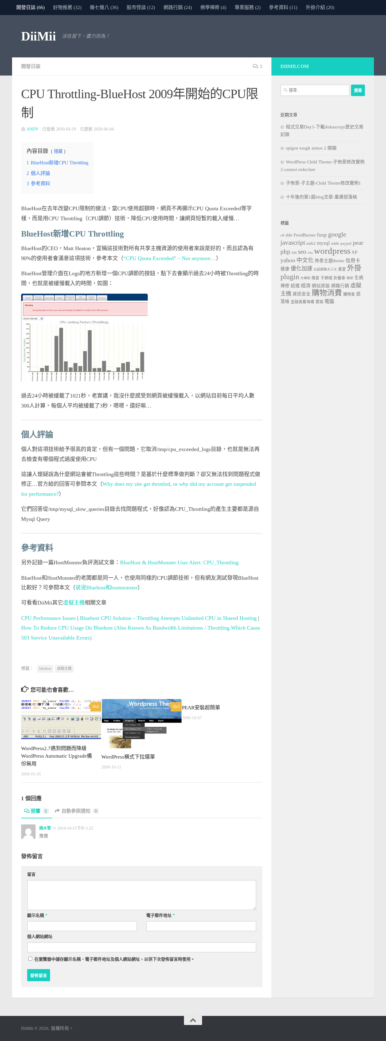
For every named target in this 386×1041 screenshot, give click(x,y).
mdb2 (311, 243)
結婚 (295, 285)
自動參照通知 (79, 811)
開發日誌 (30, 66)
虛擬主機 (74, 603)
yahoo (287, 260)
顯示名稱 (37, 915)
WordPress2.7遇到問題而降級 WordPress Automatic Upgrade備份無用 (56, 756)
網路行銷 (340, 285)
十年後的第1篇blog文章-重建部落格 (321, 197)
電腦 (329, 301)
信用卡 (353, 260)
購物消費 (327, 293)
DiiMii (38, 36)
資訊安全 (302, 294)
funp (322, 235)
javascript (292, 242)
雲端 (319, 302)
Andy (32, 129)
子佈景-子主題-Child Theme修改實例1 (323, 183)
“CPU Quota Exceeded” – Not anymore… (169, 258)
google (337, 234)
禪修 (285, 285)
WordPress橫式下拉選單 (128, 757)
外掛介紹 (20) (320, 7)
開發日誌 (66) (30, 7)
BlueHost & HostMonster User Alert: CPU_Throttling (179, 562)
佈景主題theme (329, 260)
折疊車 (339, 278)
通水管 (45, 828)
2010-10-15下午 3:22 (75, 828)
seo (302, 251)
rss (294, 252)
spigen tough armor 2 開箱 (311, 148)
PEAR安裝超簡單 (201, 708)
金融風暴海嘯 (302, 302)
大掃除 (305, 278)
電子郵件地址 (160, 915)
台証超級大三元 (325, 269)
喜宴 (342, 269)
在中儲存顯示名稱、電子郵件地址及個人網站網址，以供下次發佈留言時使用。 (114, 959)
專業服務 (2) (248, 7)
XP (354, 252)
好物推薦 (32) (67, 7)
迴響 (39, 811)
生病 (358, 277)
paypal (346, 243)
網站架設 (321, 285)
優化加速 (301, 269)
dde (289, 235)
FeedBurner (305, 235)
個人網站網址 (39, 936)
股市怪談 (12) (141, 7)
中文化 (305, 260)
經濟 (306, 285)
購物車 (349, 294)
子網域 (326, 278)
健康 (285, 268)
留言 (31, 874)
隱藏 (58, 151)
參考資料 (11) (283, 7)
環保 (349, 278)
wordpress (332, 251)
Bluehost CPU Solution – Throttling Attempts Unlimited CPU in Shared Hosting (168, 618)
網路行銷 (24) (177, 7)
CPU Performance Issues (48, 618)
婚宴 (315, 278)
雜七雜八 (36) (104, 7)
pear (358, 242)
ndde (335, 243)
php (285, 251)
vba (310, 252)
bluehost (45, 668)
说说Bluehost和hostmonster (106, 588)
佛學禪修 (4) (213, 7)
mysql (323, 243)
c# (282, 235)
